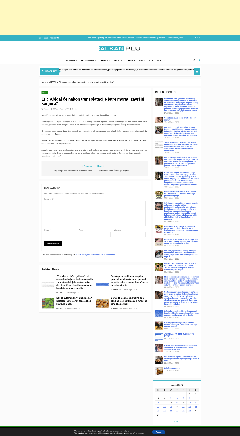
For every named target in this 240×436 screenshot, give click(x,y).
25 (164, 411)
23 (196, 406)
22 (189, 406)
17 (158, 406)
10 (158, 402)
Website (117, 230)
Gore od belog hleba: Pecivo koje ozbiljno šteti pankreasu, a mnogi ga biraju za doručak (129, 301)
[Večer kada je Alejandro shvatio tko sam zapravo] (177, 73)
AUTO (140, 60)
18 (164, 406)
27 (177, 411)
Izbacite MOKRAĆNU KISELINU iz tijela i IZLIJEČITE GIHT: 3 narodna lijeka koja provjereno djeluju (180, 194)
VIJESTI (44, 93)
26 (171, 411)
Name (47, 230)
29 (189, 411)
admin (46, 109)
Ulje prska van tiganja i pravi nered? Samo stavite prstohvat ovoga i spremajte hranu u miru (181, 359)
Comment (49, 199)
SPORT (159, 60)
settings (141, 433)
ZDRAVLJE (103, 60)
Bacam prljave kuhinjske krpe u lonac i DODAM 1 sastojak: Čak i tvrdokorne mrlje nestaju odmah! (180, 325)
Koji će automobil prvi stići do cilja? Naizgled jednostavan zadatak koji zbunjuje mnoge (74, 301)
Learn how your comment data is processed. (95, 255)
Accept (158, 432)
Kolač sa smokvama (172, 368)
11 (164, 402)
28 (183, 411)
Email (82, 230)
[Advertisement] (75, 17)
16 (196, 402)
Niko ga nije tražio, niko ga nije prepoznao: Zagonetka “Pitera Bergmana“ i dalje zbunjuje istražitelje (181, 347)
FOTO (130, 60)
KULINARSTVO (87, 60)
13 (177, 402)
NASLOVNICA (71, 60)
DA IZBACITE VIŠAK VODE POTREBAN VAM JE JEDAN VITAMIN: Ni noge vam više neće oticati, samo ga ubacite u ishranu (181, 241)
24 (158, 411)
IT (150, 60)
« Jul (176, 421)
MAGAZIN (118, 60)
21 (183, 406)
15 (189, 402)
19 (171, 406)
